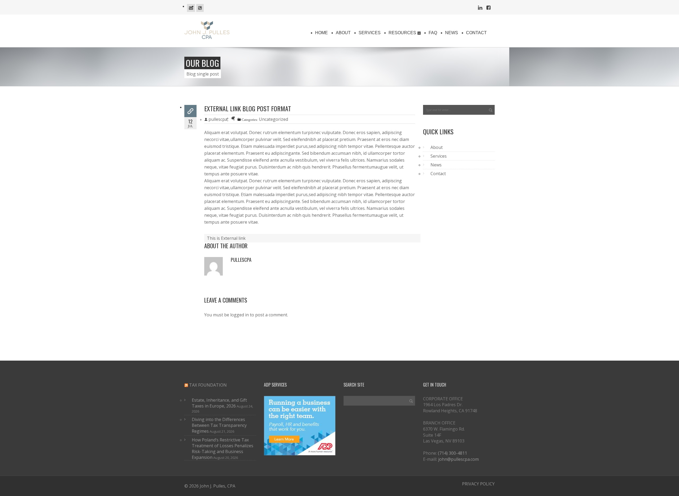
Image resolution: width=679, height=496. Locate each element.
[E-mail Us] (191, 8)
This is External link (226, 238)
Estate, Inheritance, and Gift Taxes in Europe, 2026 (219, 403)
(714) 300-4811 (452, 453)
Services (370, 32)
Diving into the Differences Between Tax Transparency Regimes (219, 425)
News (451, 32)
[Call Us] (200, 8)
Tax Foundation (208, 385)
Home (321, 32)
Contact (476, 32)
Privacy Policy (478, 484)
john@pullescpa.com (458, 459)
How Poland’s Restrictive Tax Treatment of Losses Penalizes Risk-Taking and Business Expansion (222, 448)
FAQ (433, 32)
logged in (239, 315)
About (343, 32)
